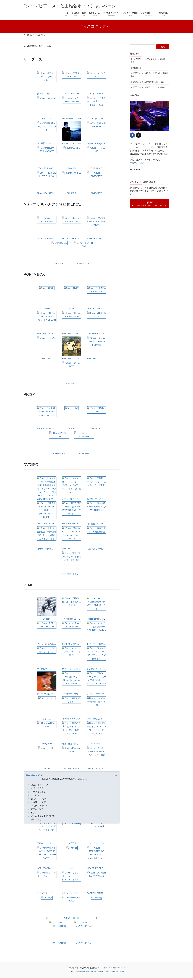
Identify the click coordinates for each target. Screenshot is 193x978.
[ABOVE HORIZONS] (71, 131)
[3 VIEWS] (71, 831)
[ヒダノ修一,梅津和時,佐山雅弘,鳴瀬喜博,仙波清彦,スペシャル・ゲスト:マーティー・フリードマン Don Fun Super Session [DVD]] (46, 486)
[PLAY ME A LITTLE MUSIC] (46, 181)
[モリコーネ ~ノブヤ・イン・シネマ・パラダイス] (71, 881)
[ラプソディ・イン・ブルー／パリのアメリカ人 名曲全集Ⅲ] (96, 656)
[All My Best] (46, 731)
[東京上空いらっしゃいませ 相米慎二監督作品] (71, 561)
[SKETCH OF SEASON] (71, 226)
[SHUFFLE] (71, 181)
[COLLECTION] (59, 931)
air (71, 868)
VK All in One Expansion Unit (113, 971)
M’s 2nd (59, 263)
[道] (96, 906)
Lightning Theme (96, 971)
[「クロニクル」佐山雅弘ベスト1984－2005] (96, 106)
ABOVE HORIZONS (71, 143)
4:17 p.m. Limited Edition (73, 644)
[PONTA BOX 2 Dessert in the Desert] (96, 346)
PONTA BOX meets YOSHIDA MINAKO (55, 333)
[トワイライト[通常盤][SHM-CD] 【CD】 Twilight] (96, 632)
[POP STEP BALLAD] (46, 632)
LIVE (71, 428)
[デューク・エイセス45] (98, 843)
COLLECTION (59, 943)
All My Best (46, 743)
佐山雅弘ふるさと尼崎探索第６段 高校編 (147, 82)
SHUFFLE (72, 193)
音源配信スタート (138, 68)
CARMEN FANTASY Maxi (99, 893)
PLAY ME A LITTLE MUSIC (49, 193)
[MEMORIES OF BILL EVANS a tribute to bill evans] (96, 856)
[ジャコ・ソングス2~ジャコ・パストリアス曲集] (96, 756)
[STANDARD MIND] (46, 226)
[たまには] (47, 706)
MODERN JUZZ (96, 333)
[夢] (47, 906)
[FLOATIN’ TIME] (84, 251)
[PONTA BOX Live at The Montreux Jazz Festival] (71, 346)
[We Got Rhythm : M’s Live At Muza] (96, 226)
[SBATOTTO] (96, 181)
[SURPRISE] (84, 441)
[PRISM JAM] (96, 416)
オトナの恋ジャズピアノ (48, 669)
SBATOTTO (96, 193)
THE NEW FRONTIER (97, 308)
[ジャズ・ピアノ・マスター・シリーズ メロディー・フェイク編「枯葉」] (71, 486)
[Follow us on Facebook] (132, 135)
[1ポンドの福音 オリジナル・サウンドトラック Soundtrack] (96, 731)
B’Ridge (46, 619)
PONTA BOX (72, 383)
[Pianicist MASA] (71, 756)
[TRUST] (46, 756)
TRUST (46, 768)
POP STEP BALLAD (46, 644)
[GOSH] (46, 296)
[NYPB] (71, 296)
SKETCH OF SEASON (72, 238)
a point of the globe (96, 143)
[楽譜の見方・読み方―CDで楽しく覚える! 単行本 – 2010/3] (71, 731)
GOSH (47, 308)
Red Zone (46, 118)
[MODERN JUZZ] (96, 321)
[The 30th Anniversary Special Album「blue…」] (46, 416)
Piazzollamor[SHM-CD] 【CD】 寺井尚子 (106, 619)
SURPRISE (84, 453)
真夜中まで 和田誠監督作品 (99, 548)
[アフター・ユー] (71, 81)
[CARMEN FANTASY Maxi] (96, 881)
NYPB (72, 308)
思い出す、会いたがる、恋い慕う (52, 93)
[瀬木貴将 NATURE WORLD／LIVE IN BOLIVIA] (96, 511)
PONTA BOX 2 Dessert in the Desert (104, 358)
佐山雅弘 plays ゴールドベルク (51, 143)
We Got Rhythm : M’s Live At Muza (103, 238)
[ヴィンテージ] (96, 81)
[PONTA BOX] (71, 371)
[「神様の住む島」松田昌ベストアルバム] (71, 607)
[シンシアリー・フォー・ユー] (46, 881)
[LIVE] (71, 416)
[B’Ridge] (46, 607)
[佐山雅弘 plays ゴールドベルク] (46, 131)
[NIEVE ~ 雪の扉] (71, 906)
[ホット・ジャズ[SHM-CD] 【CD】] (71, 656)
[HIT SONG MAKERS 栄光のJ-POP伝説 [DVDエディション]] (71, 511)
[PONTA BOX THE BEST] (71, 321)
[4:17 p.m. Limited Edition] (71, 632)
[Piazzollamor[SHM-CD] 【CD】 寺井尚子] (96, 607)
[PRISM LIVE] (59, 441)
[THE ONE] (46, 346)
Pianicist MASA (71, 768)
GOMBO (71, 168)
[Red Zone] (46, 106)
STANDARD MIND (47, 238)
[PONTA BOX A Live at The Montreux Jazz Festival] (71, 536)
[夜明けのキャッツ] (71, 706)
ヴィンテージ (96, 93)
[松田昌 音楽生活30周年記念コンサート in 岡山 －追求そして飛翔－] (46, 536)
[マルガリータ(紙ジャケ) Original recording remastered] (71, 681)
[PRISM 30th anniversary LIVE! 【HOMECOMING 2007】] (46, 511)
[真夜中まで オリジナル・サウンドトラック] (46, 831)
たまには (46, 719)
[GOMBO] (71, 156)
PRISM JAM (96, 428)
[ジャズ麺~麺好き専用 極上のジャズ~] (96, 706)
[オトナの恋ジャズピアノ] (46, 656)
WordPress (82, 971)
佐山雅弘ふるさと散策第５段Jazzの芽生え (148, 87)
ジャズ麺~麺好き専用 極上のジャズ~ (104, 719)
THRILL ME (96, 168)
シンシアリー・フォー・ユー (50, 893)
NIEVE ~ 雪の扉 (71, 918)
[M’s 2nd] (59, 251)
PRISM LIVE (59, 453)
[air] (72, 856)
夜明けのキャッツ (71, 719)
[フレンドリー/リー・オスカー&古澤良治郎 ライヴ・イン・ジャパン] (96, 681)
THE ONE (46, 358)
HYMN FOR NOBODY (47, 168)
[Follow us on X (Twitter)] (138, 135)
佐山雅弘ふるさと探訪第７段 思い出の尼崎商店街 (149, 74)
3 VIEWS (71, 843)
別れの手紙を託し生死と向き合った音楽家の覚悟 (149, 60)
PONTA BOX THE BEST (73, 333)
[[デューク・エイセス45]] (96, 831)
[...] (86, 779)
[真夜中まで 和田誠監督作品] (96, 536)
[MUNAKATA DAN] (84, 931)
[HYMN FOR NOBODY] (46, 156)
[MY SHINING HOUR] (71, 106)
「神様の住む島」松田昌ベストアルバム (81, 619)
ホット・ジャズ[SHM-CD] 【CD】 (78, 669)
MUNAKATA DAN (84, 943)
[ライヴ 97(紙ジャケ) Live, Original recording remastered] (46, 681)
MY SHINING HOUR (71, 118)
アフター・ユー (71, 93)
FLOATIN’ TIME (84, 263)
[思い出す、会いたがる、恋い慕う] (46, 81)
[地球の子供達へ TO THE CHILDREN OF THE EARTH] (46, 856)
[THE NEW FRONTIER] (96, 296)
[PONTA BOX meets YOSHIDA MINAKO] (46, 321)
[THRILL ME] (96, 156)
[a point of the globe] (96, 131)
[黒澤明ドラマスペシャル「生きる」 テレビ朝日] (96, 486)
